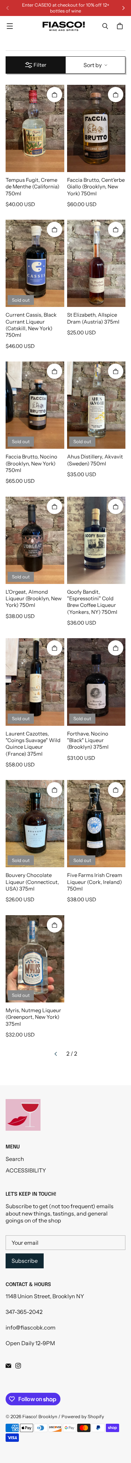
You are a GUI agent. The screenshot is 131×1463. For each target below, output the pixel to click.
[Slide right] (123, 8)
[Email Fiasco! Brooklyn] (8, 1366)
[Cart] (121, 26)
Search (15, 1158)
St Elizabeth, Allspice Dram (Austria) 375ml (93, 318)
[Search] (105, 26)
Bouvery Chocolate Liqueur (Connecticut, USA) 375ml (32, 882)
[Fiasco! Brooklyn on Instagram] (18, 1366)
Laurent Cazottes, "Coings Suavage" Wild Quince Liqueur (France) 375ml (33, 744)
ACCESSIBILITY (26, 1170)
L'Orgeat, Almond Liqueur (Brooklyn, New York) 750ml (33, 599)
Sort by (92, 65)
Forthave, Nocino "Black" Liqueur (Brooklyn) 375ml (88, 740)
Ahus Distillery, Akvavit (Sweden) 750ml (95, 460)
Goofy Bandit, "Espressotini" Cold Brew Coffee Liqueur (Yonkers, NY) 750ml (92, 602)
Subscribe (25, 1260)
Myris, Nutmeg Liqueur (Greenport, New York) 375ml (33, 1017)
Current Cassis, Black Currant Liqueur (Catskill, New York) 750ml (31, 325)
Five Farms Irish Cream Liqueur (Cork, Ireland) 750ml (94, 882)
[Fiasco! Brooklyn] (64, 26)
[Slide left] (8, 8)
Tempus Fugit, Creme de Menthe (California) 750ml (32, 187)
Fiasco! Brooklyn (39, 1416)
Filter (40, 65)
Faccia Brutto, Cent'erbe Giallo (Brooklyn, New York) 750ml (96, 187)
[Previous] (56, 1054)
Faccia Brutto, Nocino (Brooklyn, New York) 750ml (31, 463)
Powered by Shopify (82, 1416)
